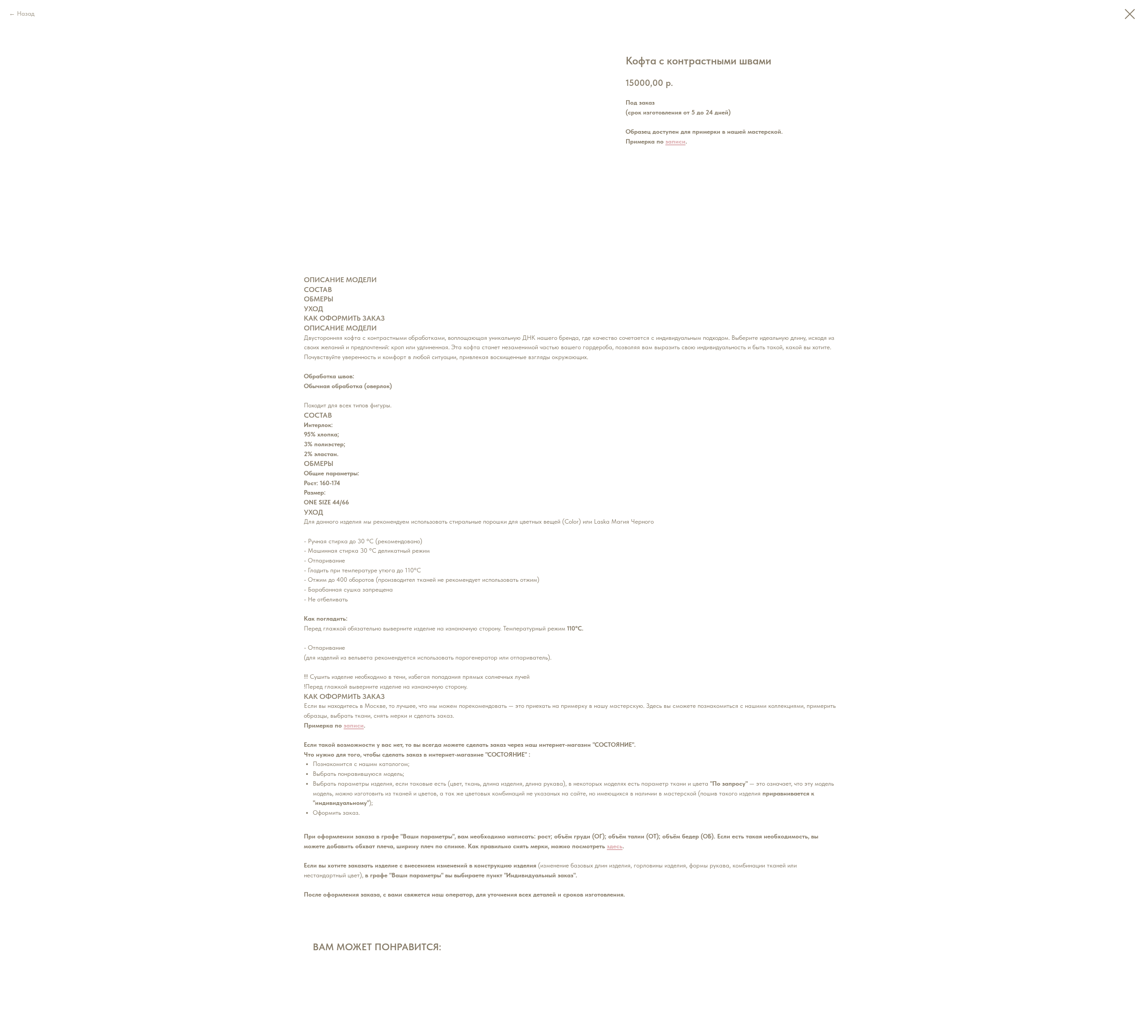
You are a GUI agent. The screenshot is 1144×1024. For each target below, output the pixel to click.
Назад (25, 13)
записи (675, 141)
